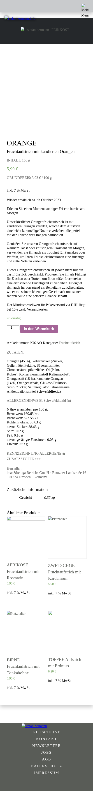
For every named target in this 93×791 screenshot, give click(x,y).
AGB (46, 759)
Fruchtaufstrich (69, 343)
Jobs (46, 752)
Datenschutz (46, 766)
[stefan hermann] (46, 726)
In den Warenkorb (39, 329)
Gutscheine (46, 732)
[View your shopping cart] (81, 30)
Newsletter (46, 746)
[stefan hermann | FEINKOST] (46, 30)
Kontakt (46, 739)
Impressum (46, 773)
